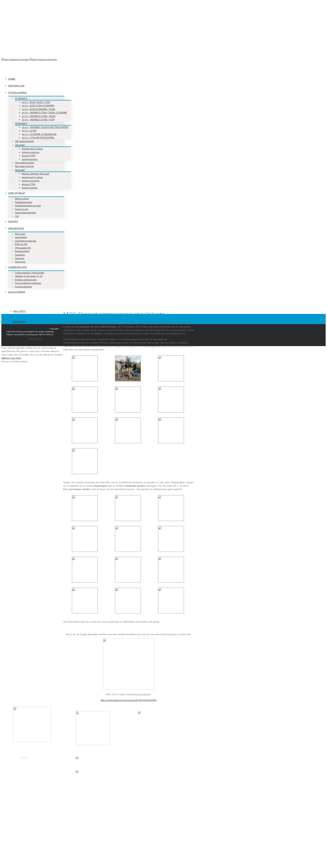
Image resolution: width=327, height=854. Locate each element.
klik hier (24, 757)
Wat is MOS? (19, 311)
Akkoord (5, 358)
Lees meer (15, 358)
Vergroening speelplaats (25, 314)
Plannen (17, 318)
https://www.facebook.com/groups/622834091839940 (128, 700)
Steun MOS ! (19, 324)
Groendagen (19, 321)
